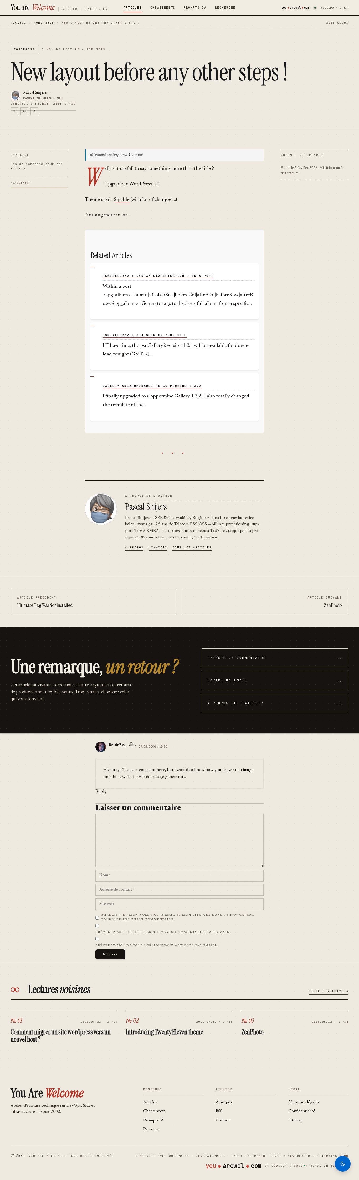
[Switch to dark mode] (343, 1164)
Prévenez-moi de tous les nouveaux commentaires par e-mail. (162, 932)
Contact (223, 1121)
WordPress (44, 22)
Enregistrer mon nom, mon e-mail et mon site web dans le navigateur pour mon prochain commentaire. (177, 917)
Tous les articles (192, 547)
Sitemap (296, 1121)
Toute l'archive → (328, 991)
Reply (101, 792)
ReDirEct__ (118, 745)
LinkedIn (158, 547)
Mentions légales (304, 1102)
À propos (134, 547)
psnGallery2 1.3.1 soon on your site (145, 335)
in (24, 111)
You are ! (33, 7)
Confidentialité (302, 1111)
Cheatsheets (162, 8)
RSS (219, 1111)
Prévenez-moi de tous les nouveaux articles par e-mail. (156, 945)
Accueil (18, 22)
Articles (133, 8)
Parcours (151, 1129)
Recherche (225, 8)
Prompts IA (195, 8)
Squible (122, 199)
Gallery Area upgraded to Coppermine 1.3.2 (152, 386)
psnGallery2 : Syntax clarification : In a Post (158, 276)
